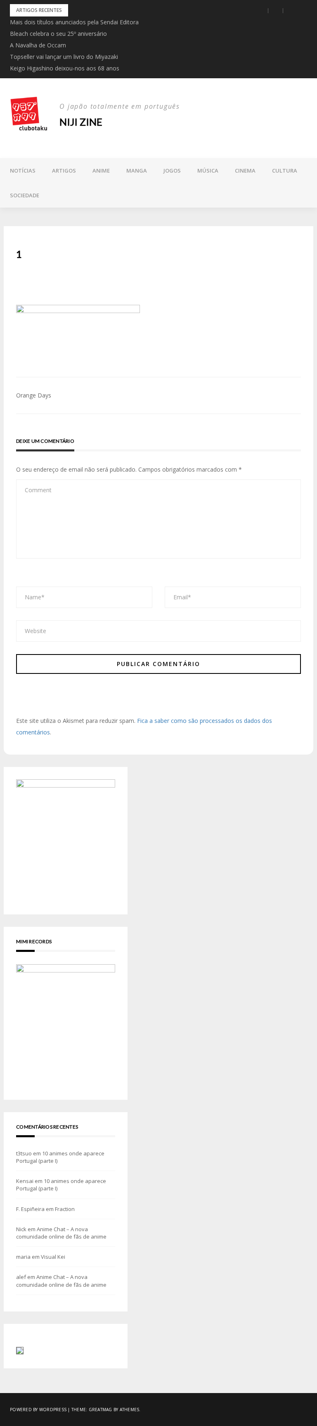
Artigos (64, 170)
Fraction (65, 1209)
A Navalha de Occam (38, 45)
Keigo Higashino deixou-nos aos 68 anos (64, 68)
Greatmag (100, 1409)
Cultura (284, 170)
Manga (136, 170)
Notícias (22, 170)
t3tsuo (24, 1153)
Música (207, 170)
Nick (21, 1229)
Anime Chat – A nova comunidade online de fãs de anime (61, 1232)
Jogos (172, 170)
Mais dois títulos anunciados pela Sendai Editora (74, 22)
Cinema (245, 170)
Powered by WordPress (38, 1409)
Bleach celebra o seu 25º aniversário (58, 33)
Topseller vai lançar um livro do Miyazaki (64, 57)
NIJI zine (80, 122)
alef (21, 1277)
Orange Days (33, 395)
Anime (101, 170)
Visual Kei (53, 1256)
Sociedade (24, 195)
